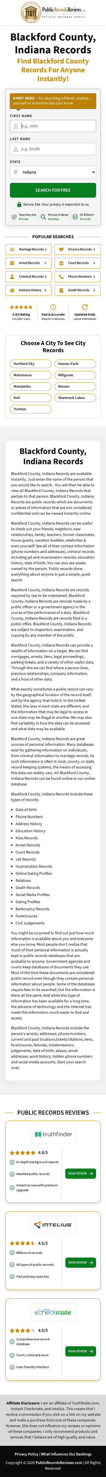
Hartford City (24, 363)
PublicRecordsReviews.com (59, 1463)
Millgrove (65, 375)
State (15, 161)
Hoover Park (68, 363)
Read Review (77, 1173)
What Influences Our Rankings (66, 1454)
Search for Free (53, 190)
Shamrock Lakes (71, 397)
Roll (17, 397)
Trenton (20, 409)
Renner (64, 386)
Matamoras (23, 375)
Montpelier (22, 386)
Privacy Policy (26, 1454)
